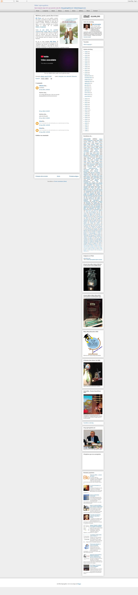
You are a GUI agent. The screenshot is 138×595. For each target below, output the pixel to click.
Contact (95, 10)
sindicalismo (96, 200)
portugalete (88, 203)
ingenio (93, 161)
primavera (87, 227)
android (90, 229)
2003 (86, 117)
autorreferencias (93, 168)
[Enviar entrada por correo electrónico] (51, 78)
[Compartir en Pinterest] (48, 78)
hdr (93, 192)
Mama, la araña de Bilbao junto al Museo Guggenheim (96, 506)
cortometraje (86, 201)
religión (100, 176)
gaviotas (85, 233)
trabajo (85, 172)
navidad (93, 201)
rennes (93, 227)
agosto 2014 (87, 83)
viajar (91, 153)
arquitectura (86, 188)
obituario (93, 186)
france (94, 178)
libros (88, 146)
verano (98, 188)
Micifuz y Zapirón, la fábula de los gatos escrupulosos (96, 526)
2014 (86, 74)
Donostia (100, 217)
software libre (86, 207)
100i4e (94, 204)
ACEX (99, 204)
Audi (99, 215)
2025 (86, 53)
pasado (85, 222)
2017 (86, 68)
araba (95, 210)
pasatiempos (99, 158)
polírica (100, 178)
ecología (97, 162)
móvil (95, 191)
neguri (91, 240)
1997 (86, 125)
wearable (98, 227)
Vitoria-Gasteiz (97, 203)
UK (92, 224)
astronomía (92, 196)
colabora (95, 243)
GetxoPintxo (86, 226)
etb (95, 215)
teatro (101, 202)
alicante (100, 164)
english (94, 220)
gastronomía (86, 176)
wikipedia (100, 201)
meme (92, 206)
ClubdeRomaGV (98, 184)
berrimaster (100, 226)
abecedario (99, 238)
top (92, 188)
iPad (91, 219)
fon (84, 204)
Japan (98, 208)
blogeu (90, 189)
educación (69, 76)
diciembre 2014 (88, 75)
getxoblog (86, 171)
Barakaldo (91, 208)
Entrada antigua (73, 176)
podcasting (86, 199)
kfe (91, 217)
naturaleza (99, 166)
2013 (86, 98)
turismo (100, 165)
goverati (85, 231)
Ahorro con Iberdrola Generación (94, 495)
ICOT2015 (93, 218)
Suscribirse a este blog (88, 422)
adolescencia (99, 216)
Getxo (73, 10)
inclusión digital (98, 239)
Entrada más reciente (42, 176)
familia (100, 147)
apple (99, 187)
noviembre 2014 (88, 77)
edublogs (95, 229)
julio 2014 (87, 85)
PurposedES (86, 235)
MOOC (98, 222)
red (84, 197)
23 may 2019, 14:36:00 (44, 125)
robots (95, 195)
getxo (101, 144)
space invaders (88, 248)
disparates (85, 251)
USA (97, 181)
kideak (97, 185)
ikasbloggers (88, 191)
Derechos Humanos (88, 195)
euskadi (97, 143)
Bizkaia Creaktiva (97, 234)
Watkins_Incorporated (41, 27)
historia (85, 141)
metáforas (86, 150)
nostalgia (95, 202)
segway (101, 247)
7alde (94, 216)
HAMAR (85, 216)
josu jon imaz (97, 225)
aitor (87, 196)
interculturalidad (92, 233)
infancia (89, 162)
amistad (93, 155)
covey (100, 246)
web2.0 (100, 141)
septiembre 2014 (88, 81)
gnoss (90, 237)
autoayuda (61, 76)
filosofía (100, 182)
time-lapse (95, 228)
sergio (91, 222)
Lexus (85, 212)
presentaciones (87, 181)
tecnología (96, 146)
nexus (99, 233)
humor (88, 143)
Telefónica (100, 210)
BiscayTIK (88, 202)
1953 (94, 231)
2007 (86, 110)
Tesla (98, 174)
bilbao (85, 144)
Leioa (90, 216)
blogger (96, 180)
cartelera (85, 237)
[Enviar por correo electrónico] (41, 78)
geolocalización (92, 247)
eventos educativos (96, 207)
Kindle (90, 238)
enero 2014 (87, 96)
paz (84, 154)
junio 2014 (87, 87)
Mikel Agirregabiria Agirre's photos (94, 259)
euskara (88, 177)
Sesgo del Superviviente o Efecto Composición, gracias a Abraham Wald (96, 556)
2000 (86, 123)
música (100, 155)
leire (99, 219)
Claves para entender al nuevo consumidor (95, 545)
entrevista (85, 239)
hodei (90, 231)
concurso (100, 191)
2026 (86, 51)
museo (98, 192)
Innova (67, 10)
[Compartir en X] (45, 78)
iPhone (88, 204)
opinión (100, 157)
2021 (86, 61)
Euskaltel (98, 206)
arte (85, 153)
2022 (86, 59)
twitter (85, 161)
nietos (100, 161)
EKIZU (98, 248)
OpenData (93, 230)
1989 (86, 128)
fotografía (86, 187)
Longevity (45, 10)
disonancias (86, 247)
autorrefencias (87, 178)
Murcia (85, 189)
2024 (86, 55)
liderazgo (85, 215)
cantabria (99, 231)
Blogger (79, 583)
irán (97, 247)
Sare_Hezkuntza (87, 224)
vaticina (85, 236)
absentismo (92, 235)
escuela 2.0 (91, 197)
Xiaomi (96, 246)
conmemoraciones (94, 154)
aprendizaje (86, 173)
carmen (85, 193)
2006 (86, 111)
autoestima (96, 209)
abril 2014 (87, 90)
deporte (96, 171)
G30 (99, 211)
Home (37, 10)
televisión (97, 179)
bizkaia (89, 158)
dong (40, 121)
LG (94, 238)
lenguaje (94, 182)
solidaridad (96, 148)
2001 (86, 121)
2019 (86, 64)
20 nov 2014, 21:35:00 (44, 118)
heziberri (85, 244)
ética (96, 150)
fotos (98, 140)
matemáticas (96, 177)
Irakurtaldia (90, 236)
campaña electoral (87, 243)
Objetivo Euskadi (98, 245)
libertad (98, 193)
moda (87, 211)
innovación (86, 151)
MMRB (99, 218)
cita (99, 212)
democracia (86, 169)
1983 (86, 130)
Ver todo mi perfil (87, 37)
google (85, 194)
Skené (86, 229)
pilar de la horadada (95, 172)
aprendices (86, 186)
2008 (86, 108)
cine (65, 76)
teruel (95, 217)
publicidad (86, 180)
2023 (86, 57)
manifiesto (99, 235)
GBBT (100, 244)
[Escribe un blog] (43, 78)
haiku (91, 225)
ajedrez (87, 192)
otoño (100, 229)
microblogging (89, 184)
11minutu (97, 224)
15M (90, 220)
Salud (53, 10)
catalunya (89, 228)
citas (93, 141)
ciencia (93, 147)
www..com (87, 258)
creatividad (86, 182)
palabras (85, 234)
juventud (90, 166)
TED (92, 174)
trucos (85, 147)
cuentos (98, 186)
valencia (90, 234)
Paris (91, 209)
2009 (86, 106)
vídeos (100, 139)
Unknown (41, 85)
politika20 (86, 200)
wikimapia (96, 240)
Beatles (95, 244)
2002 (86, 119)
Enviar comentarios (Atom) (60, 181)
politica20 (85, 220)
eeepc (99, 196)
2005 (86, 113)
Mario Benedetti (86, 245)
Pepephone (93, 226)
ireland (99, 221)
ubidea (91, 215)
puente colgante (98, 189)
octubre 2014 (88, 79)
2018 (86, 66)
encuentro (86, 206)
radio (99, 194)
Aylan (94, 248)
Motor (88, 10)
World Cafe (98, 242)
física (93, 173)
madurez (92, 187)
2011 (86, 102)
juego (96, 219)
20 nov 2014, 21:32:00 (44, 111)
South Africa (92, 242)
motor (88, 157)
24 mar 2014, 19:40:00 (44, 89)
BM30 (85, 230)
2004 (86, 115)
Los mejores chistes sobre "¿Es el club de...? (95, 535)
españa (88, 179)
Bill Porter (38, 18)
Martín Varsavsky (97, 236)
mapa (98, 197)
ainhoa (87, 217)
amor (85, 164)
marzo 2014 (87, 92)
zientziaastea (93, 211)
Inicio (58, 176)
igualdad (94, 176)
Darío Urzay (88, 210)
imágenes (86, 174)
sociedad (96, 160)
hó (101, 209)
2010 (86, 104)
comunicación (90, 165)
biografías (92, 193)
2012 (86, 100)
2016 (86, 70)
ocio (94, 157)
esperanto (91, 239)
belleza (98, 199)
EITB (87, 218)
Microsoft (85, 209)
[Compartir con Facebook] (46, 78)
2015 (86, 72)
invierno (95, 237)
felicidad (86, 155)
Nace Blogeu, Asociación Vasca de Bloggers (95, 566)
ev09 (100, 243)
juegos (100, 195)
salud (97, 153)
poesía (96, 169)
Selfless (81, 10)
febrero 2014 (87, 94)
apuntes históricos (92, 212)
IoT (84, 228)
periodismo (89, 185)
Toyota (92, 246)
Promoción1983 (86, 246)
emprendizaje (92, 221)
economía (96, 151)
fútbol (85, 208)
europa (98, 173)
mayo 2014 (87, 89)
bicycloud (99, 230)
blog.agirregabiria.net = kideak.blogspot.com (73, 8)
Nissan (92, 245)
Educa (60, 10)
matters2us (86, 240)
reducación (92, 164)
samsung (90, 244)
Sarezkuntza (86, 219)
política (93, 144)
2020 (86, 63)
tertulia (92, 199)
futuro (88, 148)
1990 (86, 126)
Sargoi (101, 228)
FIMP (89, 230)
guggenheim (92, 194)
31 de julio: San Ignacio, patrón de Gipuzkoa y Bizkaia (95, 516)
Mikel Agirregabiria (41, 5)
